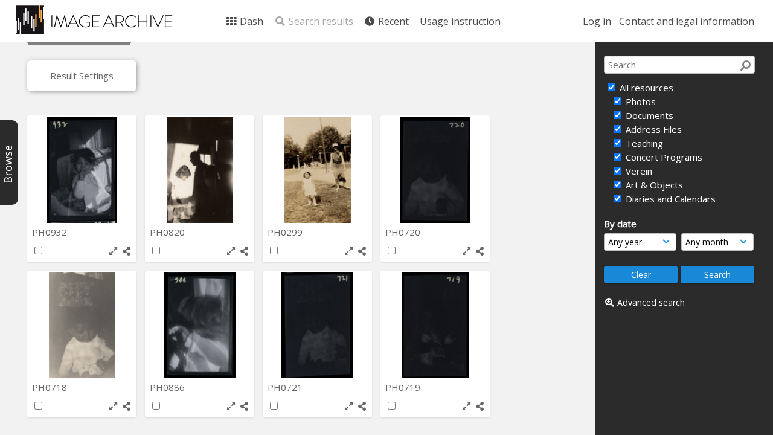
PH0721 (286, 387)
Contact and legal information (686, 21)
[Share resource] (126, 251)
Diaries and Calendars (669, 199)
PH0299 (286, 232)
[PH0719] (435, 325)
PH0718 (50, 387)
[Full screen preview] (113, 251)
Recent (392, 21)
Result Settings (82, 75)
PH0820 (168, 232)
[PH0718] (82, 325)
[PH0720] (435, 170)
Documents (648, 115)
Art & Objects (653, 185)
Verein (637, 171)
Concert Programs (662, 157)
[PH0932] (82, 170)
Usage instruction (460, 21)
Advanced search (651, 302)
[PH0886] (199, 325)
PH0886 (168, 387)
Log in (597, 21)
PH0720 (404, 232)
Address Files (652, 129)
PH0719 (404, 387)
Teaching (643, 143)
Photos (639, 101)
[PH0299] (317, 170)
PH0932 (50, 232)
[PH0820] (199, 170)
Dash (250, 21)
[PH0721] (317, 325)
